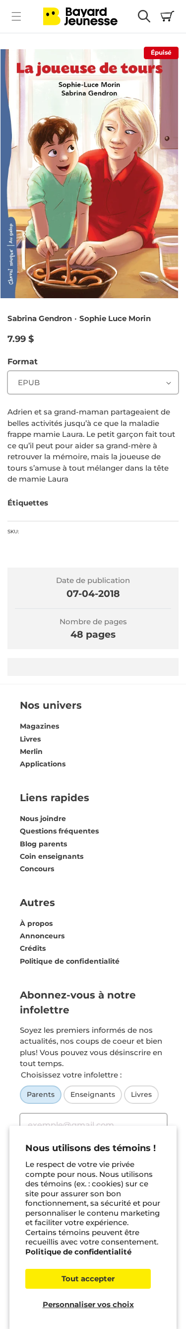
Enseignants (92, 1094)
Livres (30, 739)
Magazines (39, 726)
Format (22, 361)
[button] (16, 16)
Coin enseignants (51, 856)
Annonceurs (42, 935)
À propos (36, 923)
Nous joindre (43, 818)
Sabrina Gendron (39, 318)
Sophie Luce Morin (115, 318)
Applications (42, 763)
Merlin (31, 751)
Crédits (33, 948)
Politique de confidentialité (78, 1251)
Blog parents (43, 843)
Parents (41, 1094)
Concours (37, 868)
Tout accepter (88, 1278)
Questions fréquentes (59, 831)
